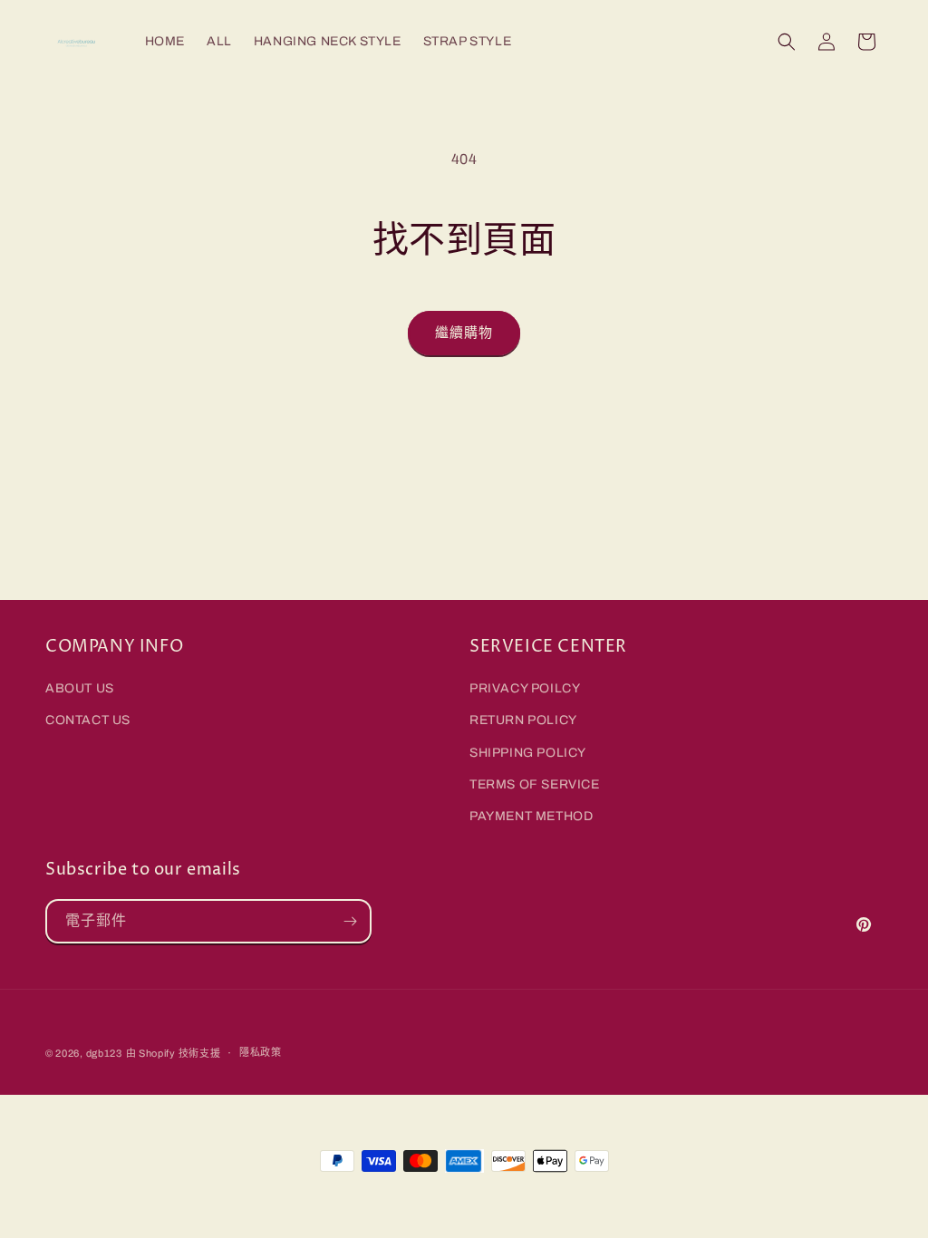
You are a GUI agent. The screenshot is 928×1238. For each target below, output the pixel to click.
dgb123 (104, 1053)
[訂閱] (350, 921)
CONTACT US (87, 720)
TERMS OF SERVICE (534, 784)
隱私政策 (260, 1052)
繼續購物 (464, 332)
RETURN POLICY (523, 720)
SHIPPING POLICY (527, 752)
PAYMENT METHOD (531, 816)
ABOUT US (79, 688)
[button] (787, 42)
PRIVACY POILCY (524, 688)
